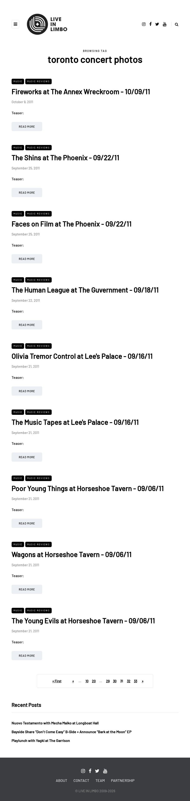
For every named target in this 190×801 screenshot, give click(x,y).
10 (87, 681)
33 (135, 681)
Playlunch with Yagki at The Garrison (41, 740)
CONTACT (81, 780)
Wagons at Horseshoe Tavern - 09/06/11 (72, 554)
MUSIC (17, 81)
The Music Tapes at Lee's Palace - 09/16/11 (75, 422)
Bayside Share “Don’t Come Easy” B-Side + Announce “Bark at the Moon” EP (71, 731)
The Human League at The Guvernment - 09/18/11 (85, 290)
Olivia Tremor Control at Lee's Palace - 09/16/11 (82, 356)
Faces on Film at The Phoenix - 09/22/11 (72, 224)
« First (56, 681)
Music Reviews (38, 81)
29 (108, 681)
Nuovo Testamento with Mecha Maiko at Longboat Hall (55, 723)
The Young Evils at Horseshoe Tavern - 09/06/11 (83, 620)
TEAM (100, 780)
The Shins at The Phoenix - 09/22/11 (65, 157)
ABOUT (61, 780)
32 (128, 681)
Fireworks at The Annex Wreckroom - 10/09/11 (81, 91)
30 (115, 681)
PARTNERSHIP (122, 780)
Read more (27, 126)
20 (94, 681)
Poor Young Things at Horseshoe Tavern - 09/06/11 (88, 488)
